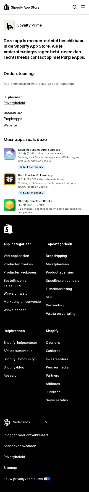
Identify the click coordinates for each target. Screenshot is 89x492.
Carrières (53, 351)
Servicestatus (57, 400)
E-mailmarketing (59, 289)
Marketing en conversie (22, 301)
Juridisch (53, 392)
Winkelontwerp (16, 293)
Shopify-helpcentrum (20, 342)
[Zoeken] (75, 7)
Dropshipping (56, 256)
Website (10, 125)
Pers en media (57, 367)
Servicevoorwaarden (20, 446)
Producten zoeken (18, 264)
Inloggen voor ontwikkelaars (26, 435)
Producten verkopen (20, 272)
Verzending (55, 305)
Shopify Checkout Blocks (35, 201)
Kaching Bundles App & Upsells (39, 149)
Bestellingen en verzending (16, 283)
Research (11, 375)
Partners (52, 375)
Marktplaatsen (57, 264)
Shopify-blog (14, 367)
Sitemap (10, 468)
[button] (44, 159)
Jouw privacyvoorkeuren (23, 479)
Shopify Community (19, 359)
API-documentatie (18, 351)
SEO (49, 297)
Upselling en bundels (62, 280)
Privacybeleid (14, 103)
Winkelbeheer (15, 310)
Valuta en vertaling (61, 313)
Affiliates (53, 384)
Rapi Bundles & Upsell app (35, 175)
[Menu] (83, 7)
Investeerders (57, 359)
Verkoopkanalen (16, 256)
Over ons (53, 342)
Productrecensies (60, 272)
